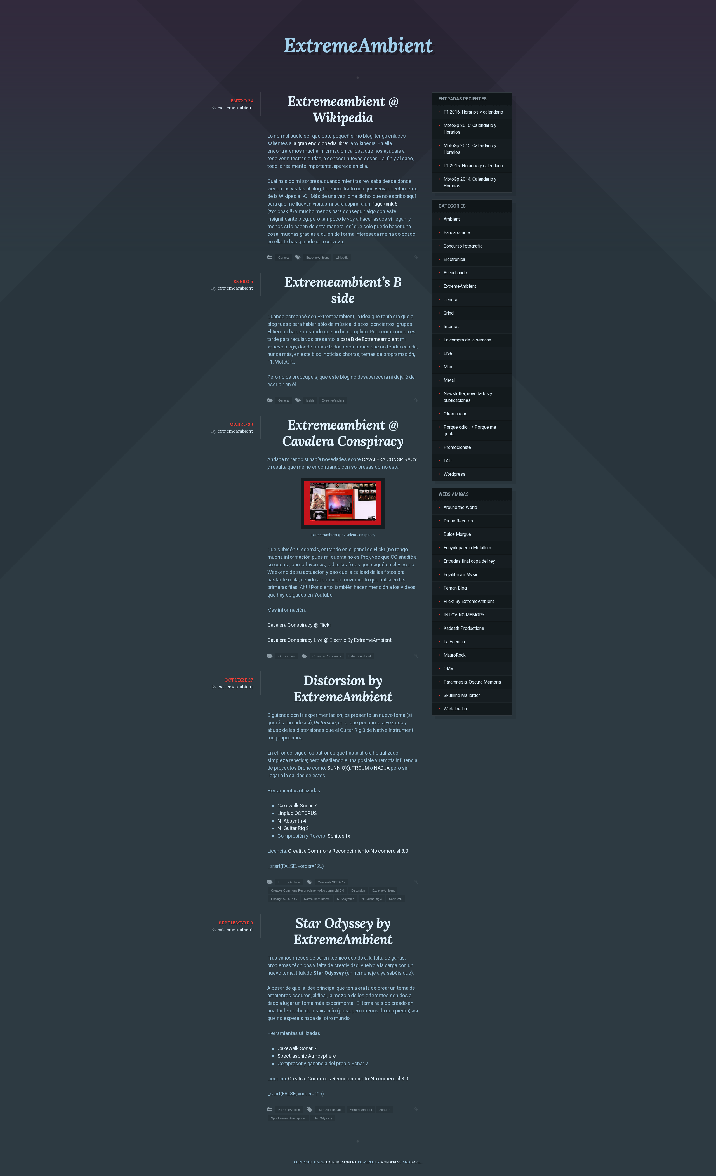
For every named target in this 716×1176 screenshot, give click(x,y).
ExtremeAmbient (358, 45)
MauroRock (455, 655)
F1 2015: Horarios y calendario (473, 165)
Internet (451, 326)
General (283, 257)
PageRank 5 (384, 204)
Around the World (460, 507)
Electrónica (454, 259)
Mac (448, 366)
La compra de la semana (467, 340)
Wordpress (454, 474)
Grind (449, 313)
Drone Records (458, 521)
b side (310, 400)
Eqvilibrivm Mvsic (461, 574)
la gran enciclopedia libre (320, 143)
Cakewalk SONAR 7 (331, 882)
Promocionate (457, 447)
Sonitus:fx (339, 836)
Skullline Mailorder (462, 695)
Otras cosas (286, 656)
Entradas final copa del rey (469, 561)
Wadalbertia (455, 708)
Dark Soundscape (330, 1109)
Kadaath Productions (464, 628)
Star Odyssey (322, 1118)
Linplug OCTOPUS (297, 813)
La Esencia (454, 641)
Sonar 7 (384, 1109)
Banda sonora (457, 232)
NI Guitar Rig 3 (293, 828)
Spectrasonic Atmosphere (306, 1056)
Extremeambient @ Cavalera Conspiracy (343, 432)
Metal (449, 380)
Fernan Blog (455, 588)
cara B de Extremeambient (369, 339)
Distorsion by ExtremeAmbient (342, 688)
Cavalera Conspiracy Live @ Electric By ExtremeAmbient (329, 640)
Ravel (416, 1162)
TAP (448, 460)
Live (448, 353)
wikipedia (342, 257)
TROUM (360, 768)
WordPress (391, 1162)
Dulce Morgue (457, 534)
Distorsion (358, 890)
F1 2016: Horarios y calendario (473, 112)
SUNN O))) (338, 768)
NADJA (382, 768)
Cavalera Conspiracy (326, 656)
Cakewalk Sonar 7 (297, 806)
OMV (448, 668)
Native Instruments (317, 899)
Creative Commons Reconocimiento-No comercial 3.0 (348, 851)
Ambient (452, 219)
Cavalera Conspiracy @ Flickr (299, 625)
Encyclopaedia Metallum (467, 547)
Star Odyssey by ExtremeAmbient (342, 931)
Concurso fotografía (463, 246)
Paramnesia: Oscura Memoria (472, 682)
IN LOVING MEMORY (464, 615)
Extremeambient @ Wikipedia (343, 109)
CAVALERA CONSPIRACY (389, 459)
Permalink (410, 257)
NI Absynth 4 (291, 821)
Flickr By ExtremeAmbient (469, 601)
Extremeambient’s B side (343, 290)
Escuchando (455, 272)
